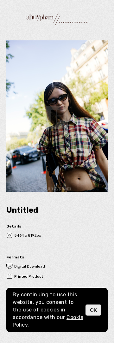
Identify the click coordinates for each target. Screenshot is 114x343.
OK (93, 310)
